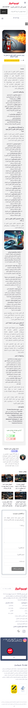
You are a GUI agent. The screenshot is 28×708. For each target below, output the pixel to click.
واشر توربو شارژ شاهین (21, 618)
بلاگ (26, 613)
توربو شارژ (24, 605)
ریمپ (26, 610)
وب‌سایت (14, 451)
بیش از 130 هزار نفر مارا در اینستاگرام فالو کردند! (12, 640)
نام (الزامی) (21, 548)
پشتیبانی (11, 605)
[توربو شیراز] (14, 3)
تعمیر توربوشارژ (23, 608)
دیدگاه (22, 525)
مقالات (21, 60)
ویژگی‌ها (10, 313)
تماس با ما (10, 613)
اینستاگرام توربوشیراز (22, 624)
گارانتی (11, 610)
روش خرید (10, 608)
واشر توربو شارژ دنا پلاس (21, 621)
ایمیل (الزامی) (20, 554)
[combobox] (17, 11)
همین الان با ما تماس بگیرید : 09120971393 (14, 7)
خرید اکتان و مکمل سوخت (21, 616)
